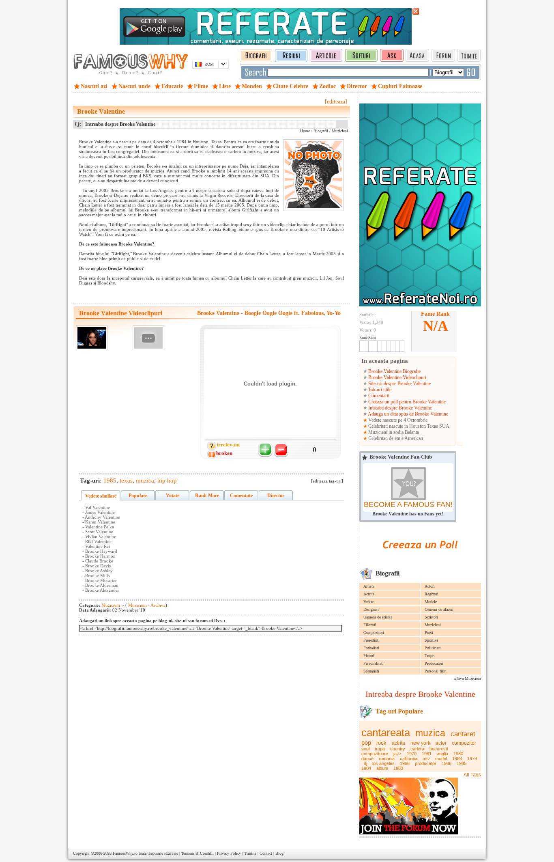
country (397, 748)
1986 (446, 763)
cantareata (385, 732)
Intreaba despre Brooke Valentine (399, 408)
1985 (461, 763)
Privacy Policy (229, 853)
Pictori (368, 655)
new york (420, 743)
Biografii (321, 131)
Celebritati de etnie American (395, 438)
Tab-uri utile (379, 389)
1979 (472, 758)
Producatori (434, 663)
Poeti (429, 632)
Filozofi (369, 625)
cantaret (463, 734)
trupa (380, 748)
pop (366, 742)
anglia (442, 753)
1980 (458, 753)
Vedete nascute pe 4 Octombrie (397, 420)
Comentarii (378, 396)
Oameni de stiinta (377, 617)
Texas (432, 426)
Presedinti (371, 640)
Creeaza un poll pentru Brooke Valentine (406, 402)
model (441, 758)
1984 (366, 768)
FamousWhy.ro (125, 853)
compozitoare (374, 753)
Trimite (250, 853)
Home (305, 131)
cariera (417, 748)
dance (367, 758)
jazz (397, 753)
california (408, 758)
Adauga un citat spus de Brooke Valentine (407, 414)
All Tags (472, 775)
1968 (405, 763)
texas (126, 480)
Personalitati (373, 663)
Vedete (368, 601)
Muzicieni (433, 625)
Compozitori (373, 632)
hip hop (167, 480)
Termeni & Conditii (197, 853)
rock (381, 743)
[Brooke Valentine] (148, 337)
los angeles (383, 763)
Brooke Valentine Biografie (394, 371)
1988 (457, 758)
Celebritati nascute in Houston (397, 426)
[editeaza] (336, 102)
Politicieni (433, 648)
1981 (427, 753)
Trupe (429, 655)
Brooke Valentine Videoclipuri (396, 377)
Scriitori (431, 617)
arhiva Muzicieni (467, 678)
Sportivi (431, 640)
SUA (444, 426)
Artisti (368, 586)
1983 (398, 768)
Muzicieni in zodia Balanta (393, 432)
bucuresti (438, 748)
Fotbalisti (371, 648)
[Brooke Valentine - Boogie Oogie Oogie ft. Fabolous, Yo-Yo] (91, 337)
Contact (266, 853)
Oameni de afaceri (439, 609)
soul (365, 748)
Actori (430, 586)
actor (441, 743)
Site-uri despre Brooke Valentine (399, 383)
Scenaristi (371, 671)
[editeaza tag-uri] (327, 480)
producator (425, 763)
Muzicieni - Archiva (146, 605)
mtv (426, 758)
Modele (431, 601)
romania (387, 758)
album (382, 768)
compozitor (464, 743)
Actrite (368, 594)
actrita (398, 743)
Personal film (436, 671)
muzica (430, 733)
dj (365, 763)
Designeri (371, 609)
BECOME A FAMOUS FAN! (408, 504)
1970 (412, 753)
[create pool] (420, 558)
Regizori (431, 594)
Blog (279, 853)
